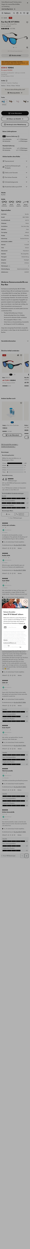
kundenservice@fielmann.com (9, 642)
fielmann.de (22, 623)
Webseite (5, 640)
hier (8, 645)
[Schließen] (25, 601)
